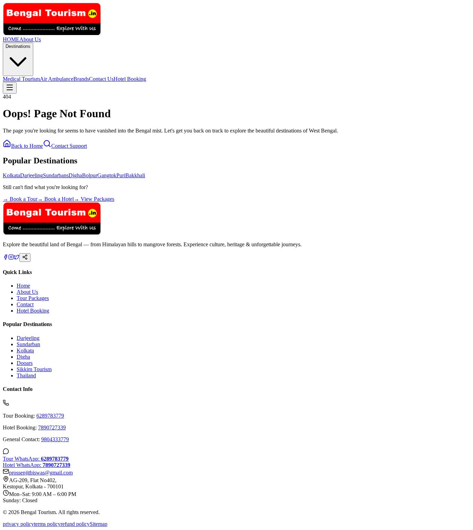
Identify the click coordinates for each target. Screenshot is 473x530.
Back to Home (27, 146)
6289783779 (50, 416)
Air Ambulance (56, 79)
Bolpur (89, 175)
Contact (25, 304)
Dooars (25, 363)
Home (23, 286)
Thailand (26, 375)
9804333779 (55, 439)
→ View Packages (94, 199)
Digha (75, 175)
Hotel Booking (130, 79)
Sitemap (98, 524)
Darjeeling (31, 175)
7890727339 (52, 427)
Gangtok (106, 175)
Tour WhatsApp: (36, 459)
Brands (81, 79)
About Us (30, 39)
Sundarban (28, 344)
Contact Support (69, 146)
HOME (11, 39)
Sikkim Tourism (34, 369)
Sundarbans (56, 175)
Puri (120, 175)
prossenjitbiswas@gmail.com (41, 473)
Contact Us (101, 79)
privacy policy (18, 524)
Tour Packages (33, 298)
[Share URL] (24, 257)
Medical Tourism (21, 79)
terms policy (47, 524)
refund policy (75, 524)
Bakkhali (135, 175)
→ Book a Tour (20, 199)
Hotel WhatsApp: (36, 465)
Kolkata (11, 175)
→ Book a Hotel (55, 199)
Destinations (18, 46)
